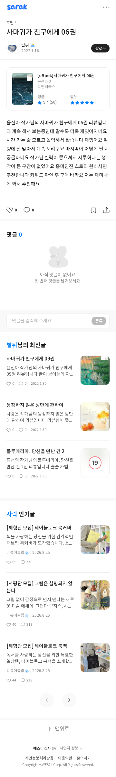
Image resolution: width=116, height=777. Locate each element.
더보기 (106, 7)
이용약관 (65, 758)
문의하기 (84, 758)
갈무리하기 (93, 210)
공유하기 (106, 210)
